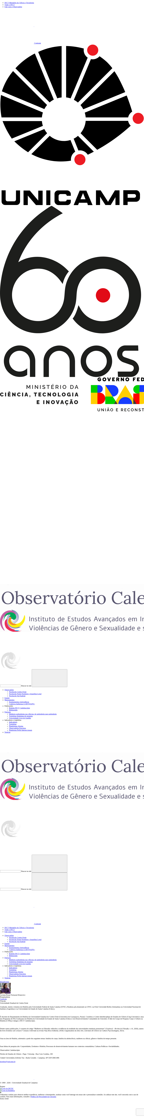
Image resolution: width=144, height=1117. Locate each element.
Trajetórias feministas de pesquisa (21, 716)
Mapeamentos (9, 700)
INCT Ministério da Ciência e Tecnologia (19, 3)
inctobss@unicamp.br (7, 1062)
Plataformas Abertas (16, 726)
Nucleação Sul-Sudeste (17, 696)
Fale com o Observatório (13, 7)
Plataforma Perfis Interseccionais (20, 730)
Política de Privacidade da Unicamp (43, 1097)
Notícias (7, 732)
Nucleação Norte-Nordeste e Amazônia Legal (25, 694)
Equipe (7, 698)
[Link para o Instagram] (51, 1079)
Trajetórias (12, 724)
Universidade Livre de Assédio (20, 718)
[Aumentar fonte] (17, 26)
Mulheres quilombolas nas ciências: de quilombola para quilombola (33, 714)
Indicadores (13, 722)
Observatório (9, 690)
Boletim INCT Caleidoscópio (19, 708)
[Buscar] (17, 854)
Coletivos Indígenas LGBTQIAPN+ (22, 704)
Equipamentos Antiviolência (19, 702)
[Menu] (17, 751)
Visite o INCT (9, 5)
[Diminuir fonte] (51, 26)
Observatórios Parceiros (17, 728)
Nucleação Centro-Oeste (17, 692)
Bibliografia (13, 710)
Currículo (3, 999)
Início (2, 982)
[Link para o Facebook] (17, 1079)
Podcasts (7, 712)
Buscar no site (26, 686)
